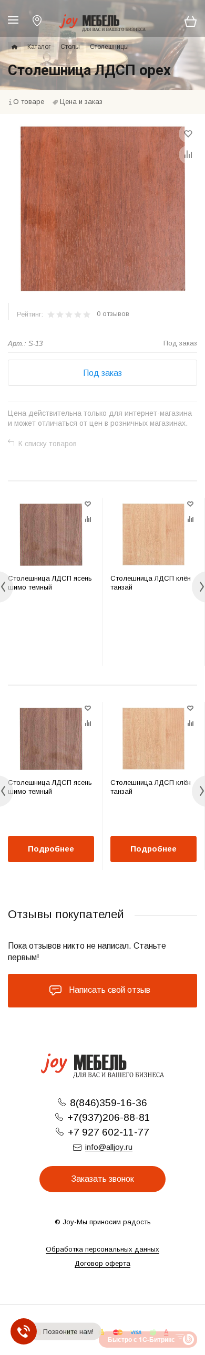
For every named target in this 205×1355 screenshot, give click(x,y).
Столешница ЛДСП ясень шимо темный (50, 582)
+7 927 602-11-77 (108, 1132)
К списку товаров (47, 443)
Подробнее (51, 848)
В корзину (51, 644)
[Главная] (14, 47)
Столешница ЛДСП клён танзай (150, 582)
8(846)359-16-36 (108, 1102)
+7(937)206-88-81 (108, 1117)
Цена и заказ (81, 102)
